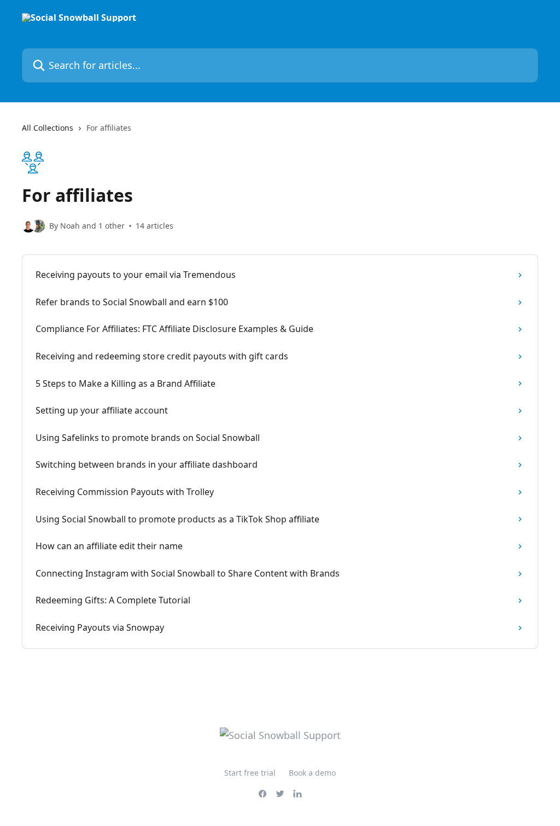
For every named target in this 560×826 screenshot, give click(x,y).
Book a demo (312, 772)
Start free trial (250, 772)
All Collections (47, 128)
